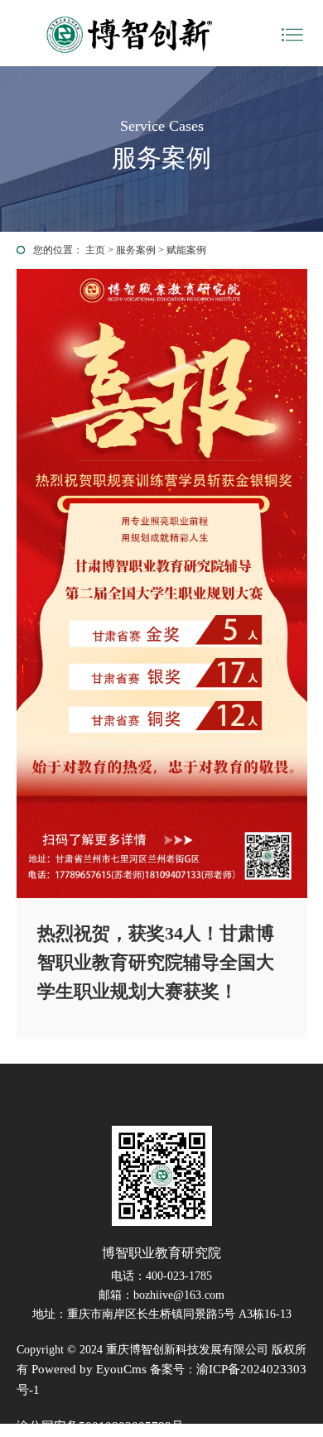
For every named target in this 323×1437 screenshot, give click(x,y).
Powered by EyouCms (87, 1369)
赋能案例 (186, 250)
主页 (95, 250)
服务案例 (136, 250)
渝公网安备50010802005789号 (100, 1426)
